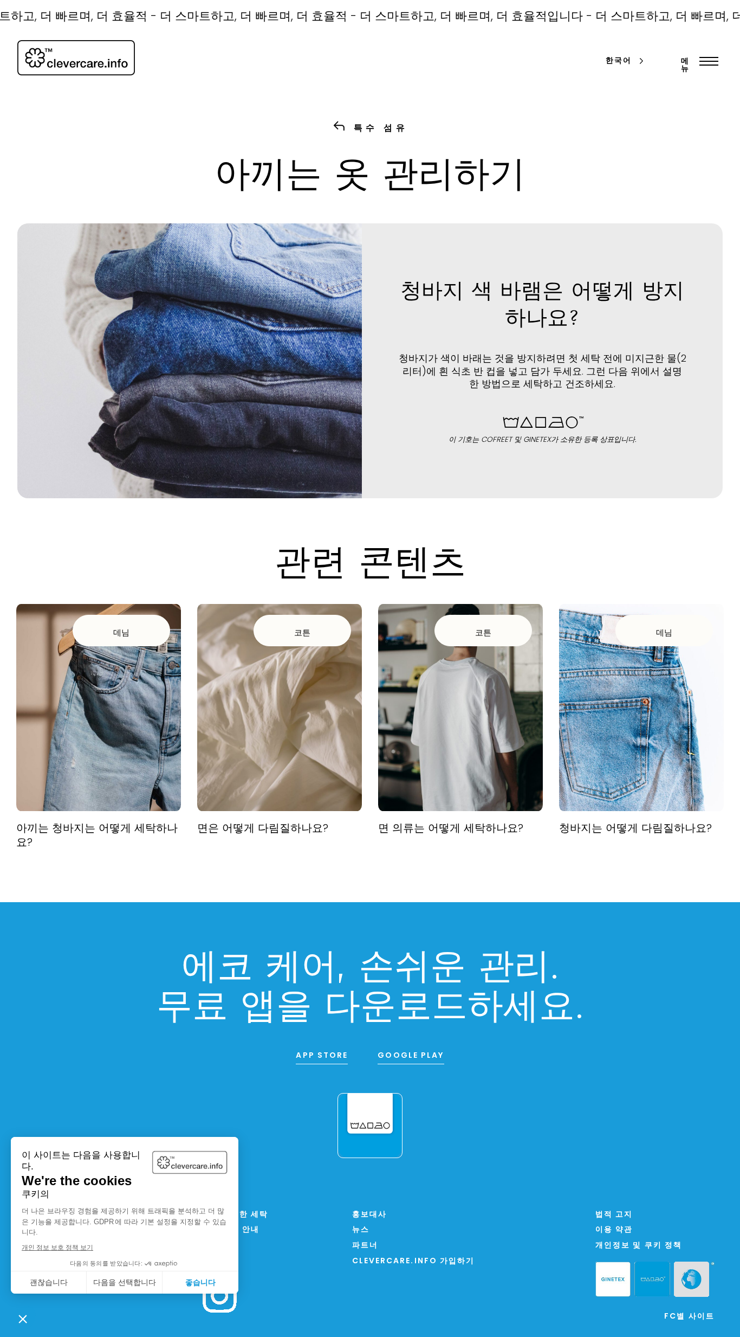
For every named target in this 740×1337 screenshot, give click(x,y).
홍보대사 (369, 1215)
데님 (121, 633)
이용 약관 (614, 1230)
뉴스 (360, 1230)
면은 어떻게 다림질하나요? (262, 829)
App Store (322, 1056)
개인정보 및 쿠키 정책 (638, 1246)
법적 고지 (614, 1215)
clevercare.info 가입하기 (413, 1261)
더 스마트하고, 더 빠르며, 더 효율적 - (238, 17)
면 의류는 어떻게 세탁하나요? (450, 829)
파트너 (365, 1246)
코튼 (302, 633)
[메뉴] (706, 61)
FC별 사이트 (689, 1317)
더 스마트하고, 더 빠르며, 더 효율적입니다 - (456, 17)
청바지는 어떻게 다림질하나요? (635, 829)
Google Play (411, 1056)
